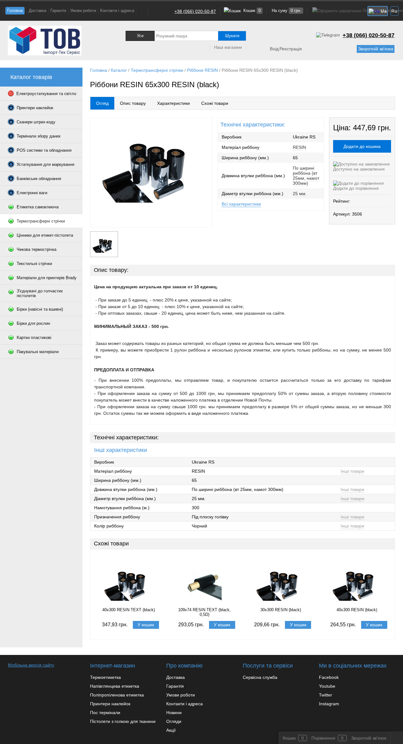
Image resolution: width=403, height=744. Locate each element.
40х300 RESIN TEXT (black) (128, 609)
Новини (174, 712)
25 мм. (300, 193)
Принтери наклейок (110, 703)
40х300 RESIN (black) (357, 609)
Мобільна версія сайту (31, 665)
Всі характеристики (241, 203)
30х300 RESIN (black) (280, 609)
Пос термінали (105, 712)
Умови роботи (83, 10)
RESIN (299, 147)
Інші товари (352, 471)
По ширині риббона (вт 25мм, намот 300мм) (306, 176)
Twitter (325, 694)
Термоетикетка (105, 677)
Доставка (37, 10)
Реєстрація (291, 48)
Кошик (251, 10)
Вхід (274, 48)
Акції (171, 730)
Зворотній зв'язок (375, 48)
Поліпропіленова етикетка (117, 694)
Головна (15, 10)
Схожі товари (214, 103)
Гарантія (58, 10)
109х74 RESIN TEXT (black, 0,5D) (204, 612)
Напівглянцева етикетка (114, 686)
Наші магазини (228, 47)
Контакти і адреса (117, 10)
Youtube (327, 686)
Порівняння (323, 738)
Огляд (102, 103)
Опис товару (133, 103)
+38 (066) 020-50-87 (195, 11)
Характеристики (173, 103)
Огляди (173, 721)
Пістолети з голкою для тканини (123, 721)
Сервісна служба (260, 677)
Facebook (329, 677)
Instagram (329, 703)
